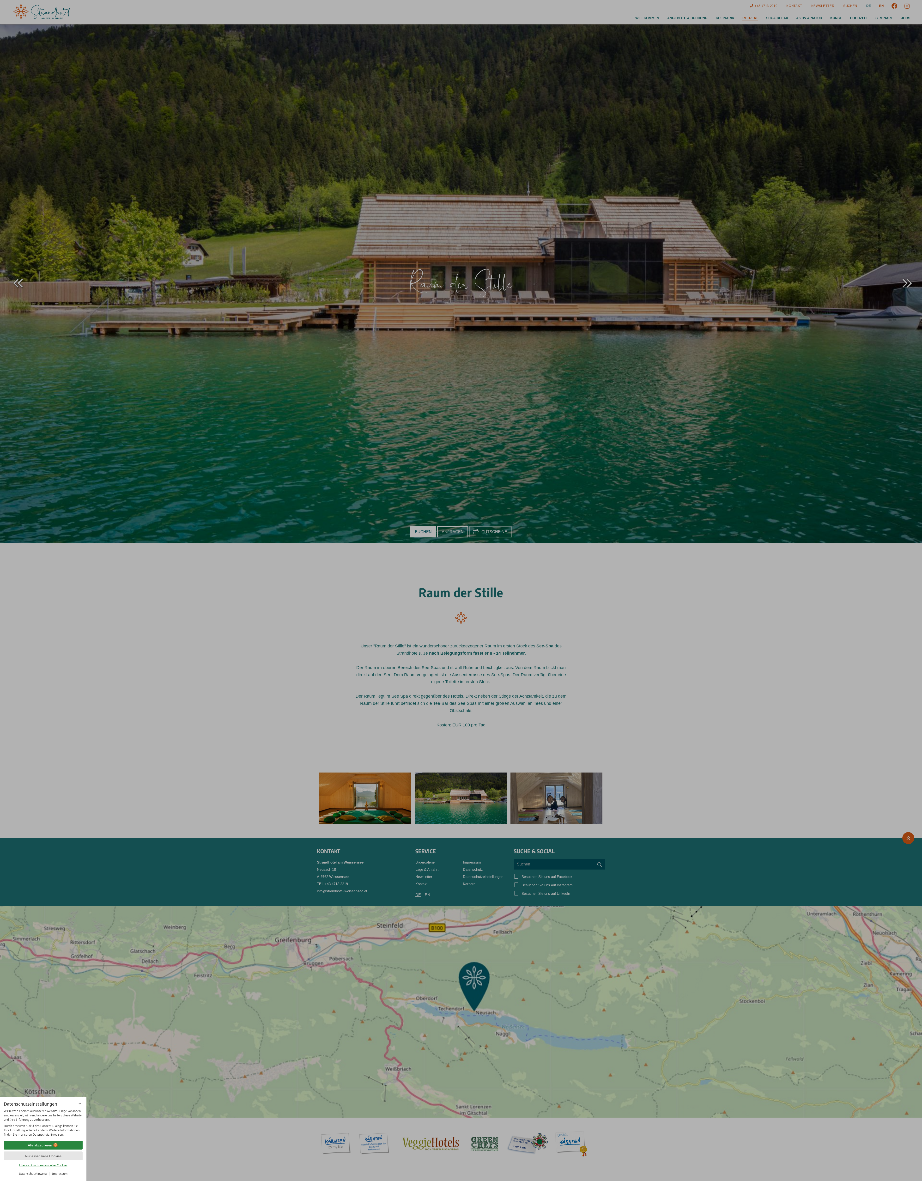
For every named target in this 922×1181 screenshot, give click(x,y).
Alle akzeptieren (40, 1145)
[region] (43, 1123)
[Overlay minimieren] (79, 1103)
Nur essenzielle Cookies (43, 1156)
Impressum (59, 1174)
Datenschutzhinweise (33, 1174)
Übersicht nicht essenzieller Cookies (43, 1165)
